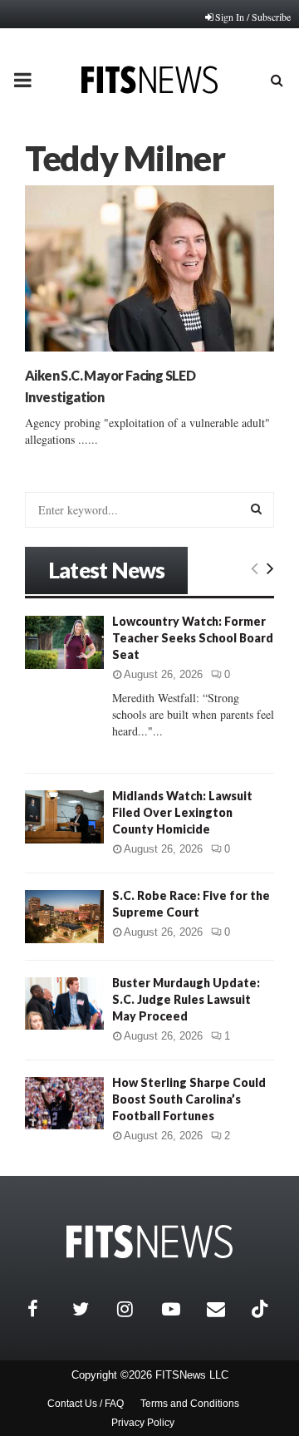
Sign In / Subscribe (253, 16)
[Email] (225, 1309)
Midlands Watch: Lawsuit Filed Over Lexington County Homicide (182, 812)
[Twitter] (90, 1309)
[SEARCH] (256, 508)
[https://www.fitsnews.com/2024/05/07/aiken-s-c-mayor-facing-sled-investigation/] (149, 268)
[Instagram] (135, 1309)
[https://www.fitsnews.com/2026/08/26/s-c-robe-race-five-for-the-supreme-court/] (64, 916)
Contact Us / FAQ (85, 1403)
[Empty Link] (254, 567)
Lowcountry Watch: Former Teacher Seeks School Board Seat (192, 637)
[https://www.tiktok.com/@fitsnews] (262, 1309)
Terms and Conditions (189, 1403)
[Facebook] (45, 1309)
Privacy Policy (142, 1423)
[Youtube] (180, 1309)
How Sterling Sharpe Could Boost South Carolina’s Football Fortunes (189, 1099)
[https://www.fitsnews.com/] (149, 1241)
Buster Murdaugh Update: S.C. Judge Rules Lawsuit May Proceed (186, 999)
